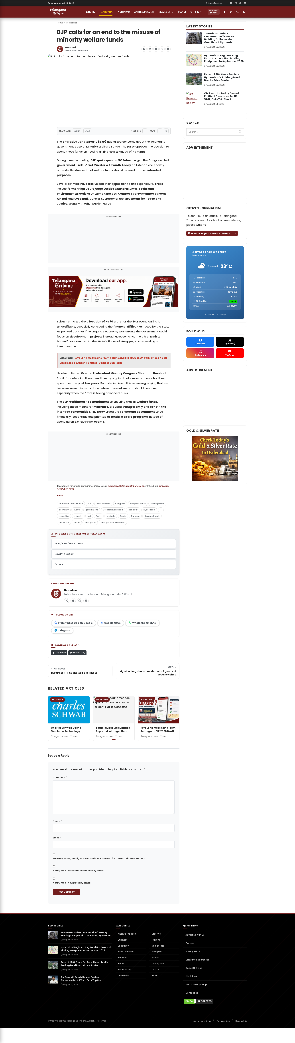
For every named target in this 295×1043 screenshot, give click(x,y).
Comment (60, 777)
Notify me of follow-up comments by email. (78, 870)
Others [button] (194, 11)
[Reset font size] (166, 130)
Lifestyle (156, 933)
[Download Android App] (231, 12)
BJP (89, 503)
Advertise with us (195, 934)
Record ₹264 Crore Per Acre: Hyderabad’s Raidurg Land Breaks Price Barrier (222, 77)
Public (123, 516)
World (155, 975)
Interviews (123, 975)
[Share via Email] (168, 49)
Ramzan (135, 516)
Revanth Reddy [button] (64, 554)
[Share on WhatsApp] (162, 49)
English (77, 131)
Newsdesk (70, 47)
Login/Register (215, 3)
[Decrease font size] (144, 130)
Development (157, 503)
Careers (190, 943)
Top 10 (155, 969)
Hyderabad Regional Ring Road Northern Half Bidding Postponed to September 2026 (224, 58)
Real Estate (166, 11)
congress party (138, 503)
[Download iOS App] (224, 12)
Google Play (78, 652)
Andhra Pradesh (144, 11)
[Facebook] (231, 3)
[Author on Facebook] (73, 600)
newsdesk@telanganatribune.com (126, 486)
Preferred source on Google (75, 623)
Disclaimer (191, 976)
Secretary (64, 522)
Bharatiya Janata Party (71, 503)
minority (78, 516)
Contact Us (191, 992)
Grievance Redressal (197, 959)
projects (111, 516)
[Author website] (86, 600)
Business (123, 939)
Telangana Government (113, 522)
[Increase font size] (159, 130)
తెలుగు (87, 131)
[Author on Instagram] (79, 600)
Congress (120, 503)
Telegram (64, 630)
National (156, 939)
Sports (155, 957)
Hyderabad (123, 11)
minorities (64, 516)
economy (64, 509)
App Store (60, 652)
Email (57, 837)
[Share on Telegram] (156, 49)
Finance (181, 11)
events (77, 509)
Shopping (157, 951)
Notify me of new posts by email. (72, 882)
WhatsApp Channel (144, 623)
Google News (112, 623)
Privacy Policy (193, 951)
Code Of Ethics (193, 968)
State (77, 522)
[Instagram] (235, 3)
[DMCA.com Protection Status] (215, 1001)
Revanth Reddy (152, 516)
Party (98, 516)
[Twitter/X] (240, 3)
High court (133, 509)
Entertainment (126, 951)
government (91, 509)
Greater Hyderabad (113, 509)
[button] (175, 718)
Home (91, 11)
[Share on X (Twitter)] (150, 49)
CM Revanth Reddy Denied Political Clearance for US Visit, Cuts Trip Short (221, 96)
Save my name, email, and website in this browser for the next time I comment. (99, 858)
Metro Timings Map (196, 984)
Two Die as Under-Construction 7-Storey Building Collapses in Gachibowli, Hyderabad (219, 38)
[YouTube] (245, 3)
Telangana (106, 11)
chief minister (103, 503)
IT (161, 509)
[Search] (237, 12)
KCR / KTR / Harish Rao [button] (69, 543)
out (89, 516)
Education (123, 945)
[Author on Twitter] (66, 600)
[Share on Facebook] (144, 49)
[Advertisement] (113, 240)
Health (121, 963)
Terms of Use (223, 1021)
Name (57, 821)
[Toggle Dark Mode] (244, 12)
